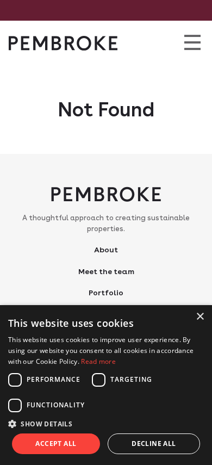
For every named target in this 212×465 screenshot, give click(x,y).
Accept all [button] (55, 443)
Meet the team (106, 271)
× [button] (200, 317)
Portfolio (106, 292)
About (106, 249)
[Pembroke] (63, 43)
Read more (98, 361)
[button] (106, 423)
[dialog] (106, 385)
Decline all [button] (154, 443)
